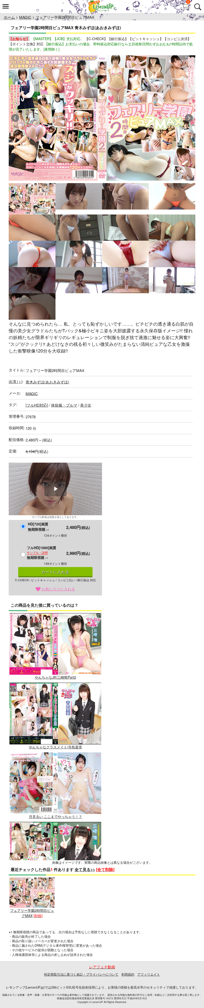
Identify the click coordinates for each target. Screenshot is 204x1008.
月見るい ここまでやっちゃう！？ (55, 816)
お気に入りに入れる (58, 588)
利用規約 (127, 974)
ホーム (9, 17)
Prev (15, 118)
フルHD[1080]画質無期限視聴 (41, 552)
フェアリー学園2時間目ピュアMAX (32, 913)
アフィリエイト (148, 974)
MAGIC (25, 17)
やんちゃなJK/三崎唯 (55, 885)
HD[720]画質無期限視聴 (38, 526)
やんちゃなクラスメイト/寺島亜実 (55, 746)
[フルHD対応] (37, 405)
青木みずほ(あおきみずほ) (47, 381)
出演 (15, 381)
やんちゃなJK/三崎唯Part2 (55, 677)
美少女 (85, 405)
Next (189, 118)
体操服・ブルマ (64, 405)
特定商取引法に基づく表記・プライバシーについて (81, 974)
